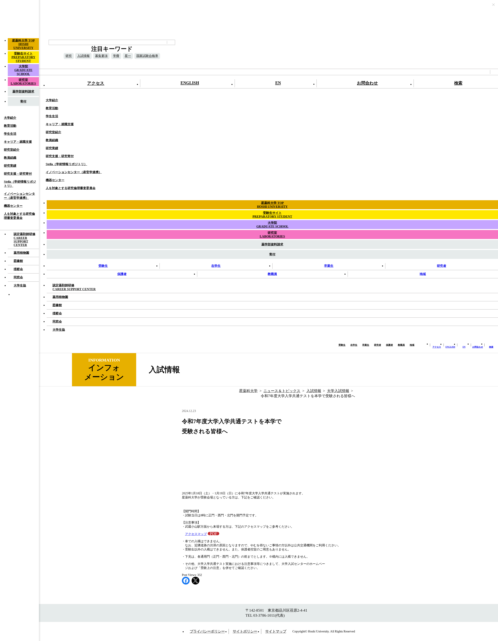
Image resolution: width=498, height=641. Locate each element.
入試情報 (83, 55)
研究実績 (10, 165)
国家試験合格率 (147, 55)
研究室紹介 (11, 149)
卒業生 (328, 265)
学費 (116, 55)
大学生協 (20, 285)
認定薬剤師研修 (24, 239)
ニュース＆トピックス (281, 391)
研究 (69, 55)
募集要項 (101, 55)
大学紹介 (10, 117)
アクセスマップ (196, 534)
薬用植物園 (21, 252)
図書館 (18, 261)
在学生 (216, 265)
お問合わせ (367, 83)
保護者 (122, 274)
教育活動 (10, 125)
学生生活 (10, 133)
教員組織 (10, 157)
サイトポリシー (245, 631)
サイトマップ (275, 631)
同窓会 (18, 277)
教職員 (272, 274)
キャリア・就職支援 (18, 141)
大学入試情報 (338, 391)
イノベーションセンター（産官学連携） (19, 195)
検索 (458, 83)
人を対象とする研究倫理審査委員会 (19, 216)
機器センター (13, 205)
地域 (423, 274)
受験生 (103, 265)
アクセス (95, 83)
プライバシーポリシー (207, 631)
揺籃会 (18, 269)
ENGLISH (190, 82)
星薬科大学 (248, 391)
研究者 (441, 265)
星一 (128, 55)
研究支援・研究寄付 (18, 173)
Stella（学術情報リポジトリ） (20, 183)
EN (278, 82)
